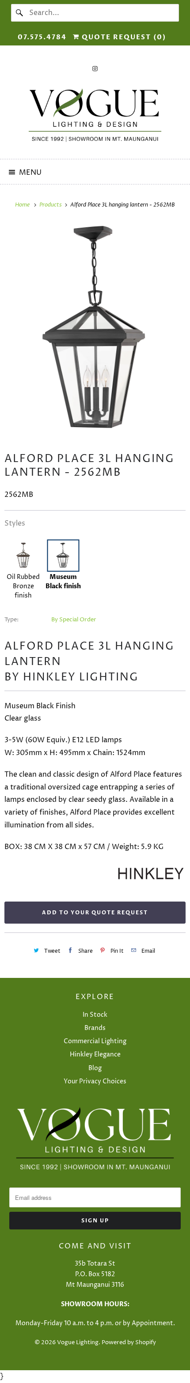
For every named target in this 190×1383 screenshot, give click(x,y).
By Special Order (73, 620)
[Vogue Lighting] (95, 115)
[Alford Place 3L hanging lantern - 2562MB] (95, 330)
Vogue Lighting (78, 1342)
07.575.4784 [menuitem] (42, 37)
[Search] (20, 13)
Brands (95, 1028)
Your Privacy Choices (95, 1081)
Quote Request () (123, 37)
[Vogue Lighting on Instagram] (95, 69)
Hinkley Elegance (95, 1054)
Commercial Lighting (95, 1041)
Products (51, 204)
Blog (95, 1068)
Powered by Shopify (129, 1342)
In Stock (95, 1015)
